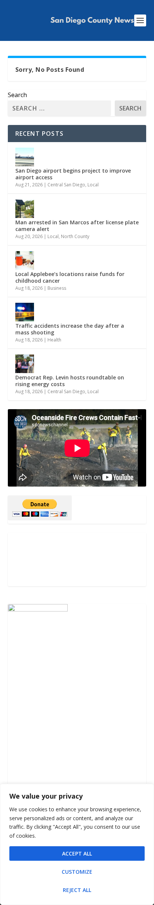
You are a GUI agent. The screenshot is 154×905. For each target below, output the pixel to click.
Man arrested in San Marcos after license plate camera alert (77, 225)
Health (54, 340)
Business (56, 288)
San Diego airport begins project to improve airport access (73, 174)
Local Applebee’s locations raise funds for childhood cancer (69, 277)
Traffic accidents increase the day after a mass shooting (69, 329)
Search (17, 95)
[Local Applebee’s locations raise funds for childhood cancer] (24, 260)
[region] (77, 844)
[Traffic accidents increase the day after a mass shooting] (24, 312)
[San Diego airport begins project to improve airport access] (24, 157)
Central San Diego (66, 185)
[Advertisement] (77, 559)
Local (93, 185)
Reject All (77, 889)
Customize (77, 871)
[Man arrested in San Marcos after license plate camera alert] (24, 208)
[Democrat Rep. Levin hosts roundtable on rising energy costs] (24, 363)
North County (75, 236)
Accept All (77, 853)
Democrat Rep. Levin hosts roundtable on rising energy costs (69, 381)
